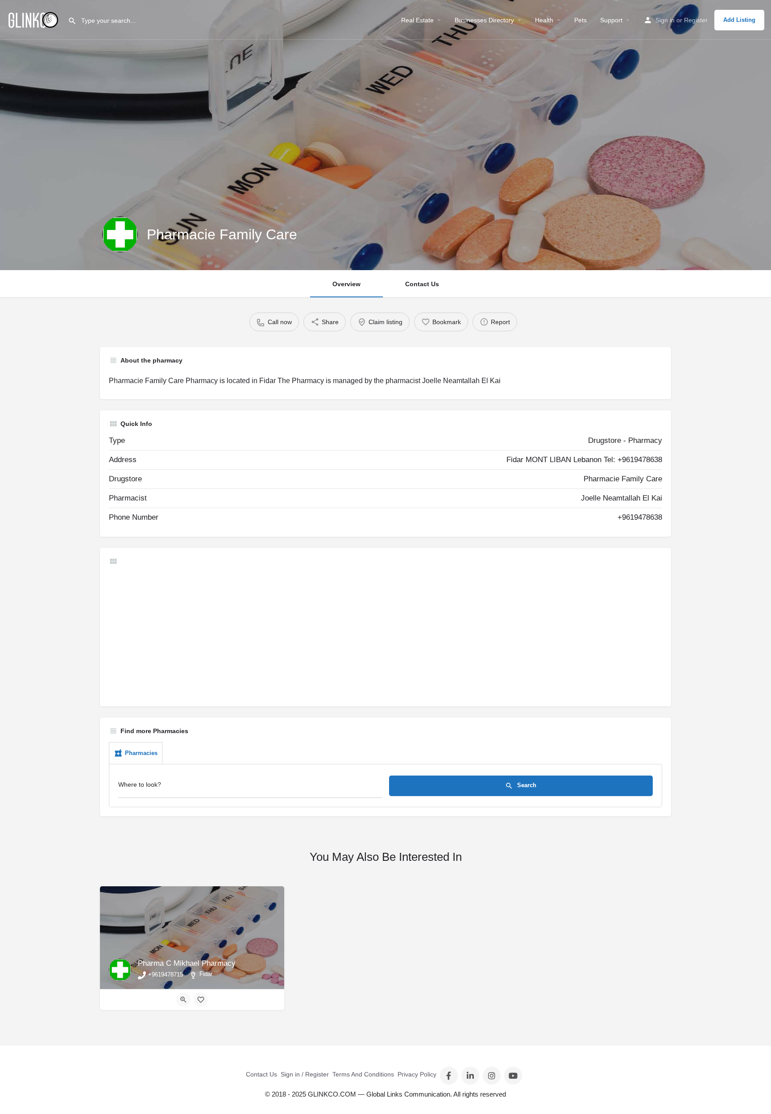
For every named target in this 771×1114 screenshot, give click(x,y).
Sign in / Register (305, 1074)
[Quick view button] (183, 1000)
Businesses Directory (484, 20)
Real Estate (417, 20)
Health (544, 20)
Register (696, 20)
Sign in (665, 20)
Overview (346, 284)
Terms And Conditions (363, 1074)
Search (525, 785)
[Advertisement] (376, 634)
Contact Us (422, 284)
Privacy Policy (417, 1074)
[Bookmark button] (201, 1000)
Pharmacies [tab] (141, 753)
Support (611, 20)
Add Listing (739, 20)
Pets (580, 20)
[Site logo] (34, 19)
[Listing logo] (120, 234)
